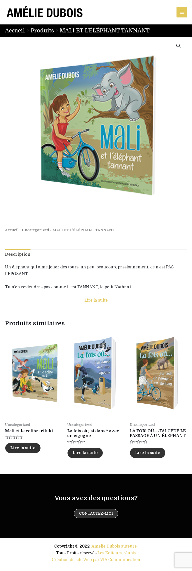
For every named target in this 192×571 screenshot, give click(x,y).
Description (17, 254)
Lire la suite (96, 300)
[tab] (17, 254)
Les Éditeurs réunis (117, 553)
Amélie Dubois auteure (114, 546)
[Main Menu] (181, 12)
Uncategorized (35, 230)
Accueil (11, 230)
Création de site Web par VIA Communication (96, 560)
